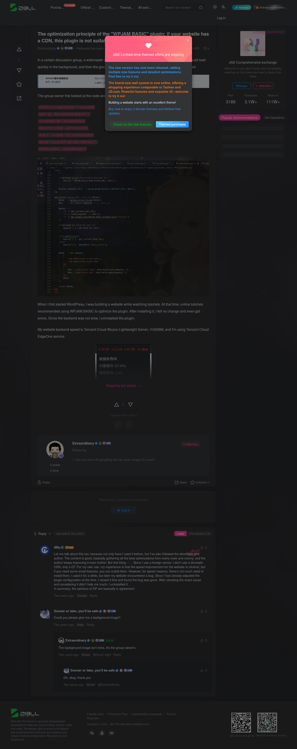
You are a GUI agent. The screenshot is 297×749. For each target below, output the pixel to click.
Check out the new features (132, 124)
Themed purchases (172, 124)
